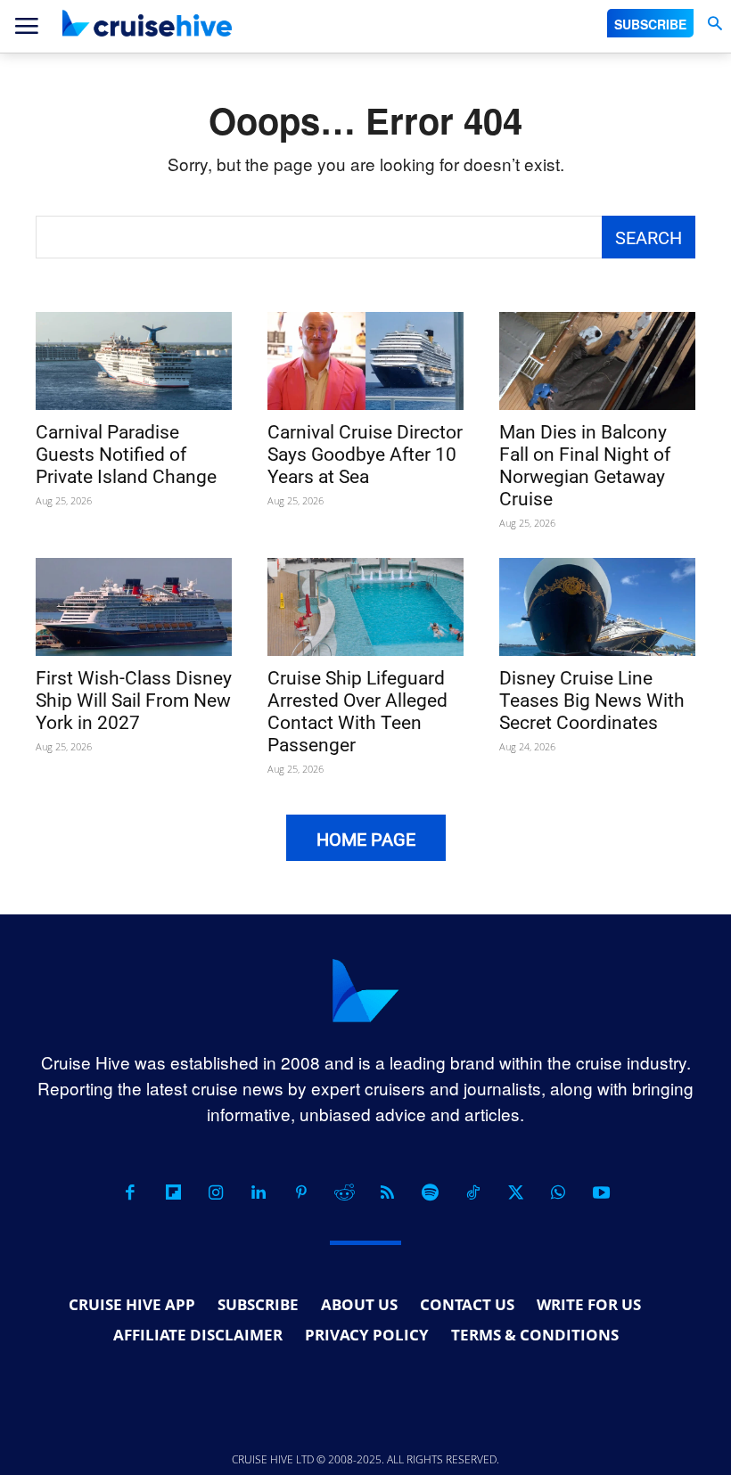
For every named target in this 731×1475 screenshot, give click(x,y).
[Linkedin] (258, 1192)
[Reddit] (344, 1192)
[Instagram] (216, 1192)
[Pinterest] (301, 1192)
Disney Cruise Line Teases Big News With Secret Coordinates (592, 700)
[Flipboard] (173, 1192)
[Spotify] (430, 1192)
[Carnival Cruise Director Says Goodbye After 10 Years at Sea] (365, 361)
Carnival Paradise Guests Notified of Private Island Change (126, 455)
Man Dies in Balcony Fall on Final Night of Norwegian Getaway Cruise (584, 466)
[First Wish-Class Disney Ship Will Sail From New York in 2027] (134, 607)
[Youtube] (601, 1192)
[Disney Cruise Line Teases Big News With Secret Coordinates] (597, 607)
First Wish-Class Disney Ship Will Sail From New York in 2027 (134, 700)
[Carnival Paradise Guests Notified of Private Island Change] (134, 361)
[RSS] (387, 1192)
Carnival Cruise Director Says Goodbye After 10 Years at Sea (365, 455)
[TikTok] (472, 1192)
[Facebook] (130, 1192)
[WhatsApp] (558, 1192)
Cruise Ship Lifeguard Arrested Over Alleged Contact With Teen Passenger (357, 712)
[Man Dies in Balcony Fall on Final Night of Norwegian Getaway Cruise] (597, 361)
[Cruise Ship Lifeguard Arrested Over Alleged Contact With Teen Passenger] (365, 607)
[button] (714, 24)
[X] (515, 1192)
